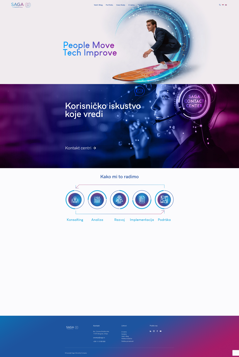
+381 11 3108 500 (99, 341)
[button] (220, 5)
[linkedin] (150, 331)
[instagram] (154, 331)
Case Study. (120, 5)
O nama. (131, 5)
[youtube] (160, 331)
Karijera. (141, 5)
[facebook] (157, 331)
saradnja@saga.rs (99, 338)
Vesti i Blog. (98, 5)
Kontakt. (150, 5)
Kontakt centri (81, 148)
